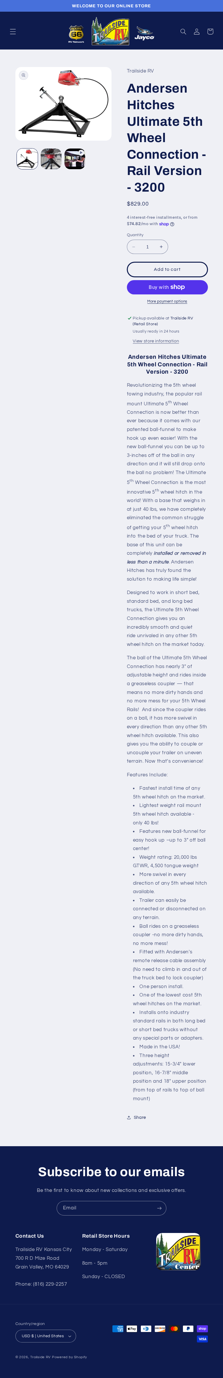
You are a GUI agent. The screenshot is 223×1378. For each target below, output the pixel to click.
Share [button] (140, 1117)
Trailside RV (40, 1357)
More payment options (167, 301)
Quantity (135, 235)
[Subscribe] (159, 1208)
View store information (156, 341)
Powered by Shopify (69, 1357)
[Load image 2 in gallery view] (51, 159)
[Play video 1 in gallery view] (74, 159)
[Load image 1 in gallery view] (27, 159)
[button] (12, 31)
